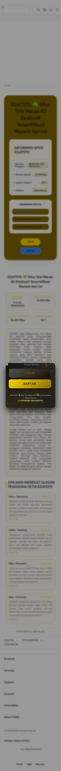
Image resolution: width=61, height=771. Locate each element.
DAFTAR (30, 383)
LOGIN (30, 373)
